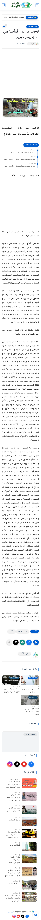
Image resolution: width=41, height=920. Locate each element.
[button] (29, 642)
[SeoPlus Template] (33, 912)
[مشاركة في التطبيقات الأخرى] (9, 642)
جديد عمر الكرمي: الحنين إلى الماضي (13, 809)
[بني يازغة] (21, 5)
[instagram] (10, 764)
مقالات (11, 631)
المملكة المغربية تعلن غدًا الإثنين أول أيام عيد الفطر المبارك (13, 17)
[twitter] (17, 764)
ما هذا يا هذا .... (14, 820)
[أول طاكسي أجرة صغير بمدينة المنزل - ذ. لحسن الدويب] (29, 833)
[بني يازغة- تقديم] (29, 885)
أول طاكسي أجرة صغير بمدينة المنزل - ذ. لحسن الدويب (12, 835)
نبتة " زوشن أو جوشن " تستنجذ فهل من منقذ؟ (14, 860)
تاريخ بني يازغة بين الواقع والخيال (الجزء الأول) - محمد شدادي (12, 873)
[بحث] (3, 5)
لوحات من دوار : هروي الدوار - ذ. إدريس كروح (20, 159)
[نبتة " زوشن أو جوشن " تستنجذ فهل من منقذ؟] (29, 858)
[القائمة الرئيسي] (37, 5)
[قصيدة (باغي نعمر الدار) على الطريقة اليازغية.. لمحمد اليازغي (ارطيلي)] (29, 796)
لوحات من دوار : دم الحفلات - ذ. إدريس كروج (20, 166)
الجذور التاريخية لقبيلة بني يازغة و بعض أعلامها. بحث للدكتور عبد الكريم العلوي (13, 785)
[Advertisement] (20, 74)
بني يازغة (10, 912)
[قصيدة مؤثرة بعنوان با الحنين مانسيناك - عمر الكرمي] (29, 897)
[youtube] (24, 764)
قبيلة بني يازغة (15, 845)
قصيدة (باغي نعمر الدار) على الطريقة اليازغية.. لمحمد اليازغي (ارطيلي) (13, 798)
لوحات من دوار (32, 26)
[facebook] (31, 764)
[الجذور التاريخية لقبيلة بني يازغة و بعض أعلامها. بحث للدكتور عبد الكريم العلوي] (29, 783)
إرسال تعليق (30, 734)
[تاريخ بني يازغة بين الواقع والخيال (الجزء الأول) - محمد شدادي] (29, 871)
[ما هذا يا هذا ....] (29, 821)
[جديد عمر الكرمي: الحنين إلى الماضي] (29, 809)
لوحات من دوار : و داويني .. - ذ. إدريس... (21, 153)
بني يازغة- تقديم (14, 883)
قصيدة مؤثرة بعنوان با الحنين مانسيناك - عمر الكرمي (12, 898)
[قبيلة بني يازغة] (29, 846)
